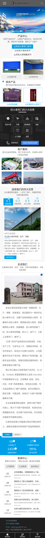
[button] (21, 31)
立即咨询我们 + (10, 257)
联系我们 (17, 434)
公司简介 (7, 434)
